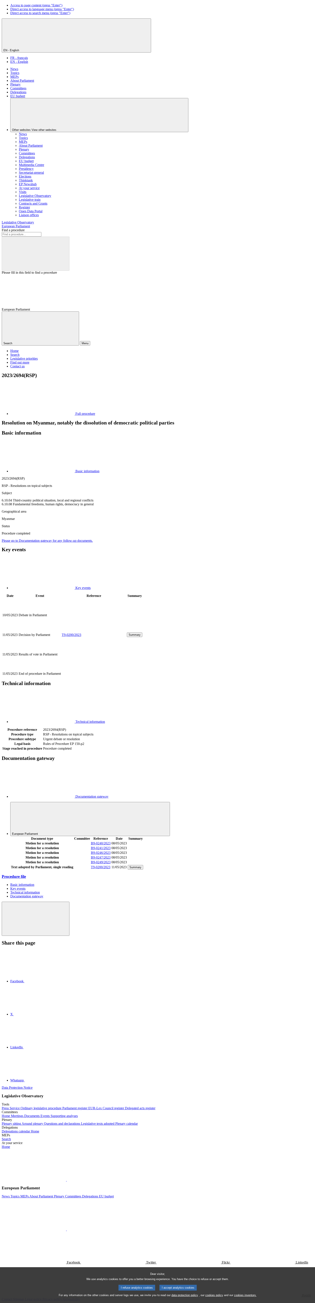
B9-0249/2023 (101, 862)
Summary (135, 634)
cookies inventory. (245, 1295)
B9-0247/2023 (101, 857)
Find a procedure (13, 230)
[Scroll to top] (35, 919)
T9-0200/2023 (71, 635)
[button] (66, 1180)
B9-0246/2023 (101, 853)
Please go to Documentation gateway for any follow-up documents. (47, 540)
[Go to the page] (94, 629)
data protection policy (184, 1295)
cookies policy (214, 1295)
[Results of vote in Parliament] (94, 669)
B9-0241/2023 (101, 848)
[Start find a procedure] (35, 254)
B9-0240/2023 (101, 843)
